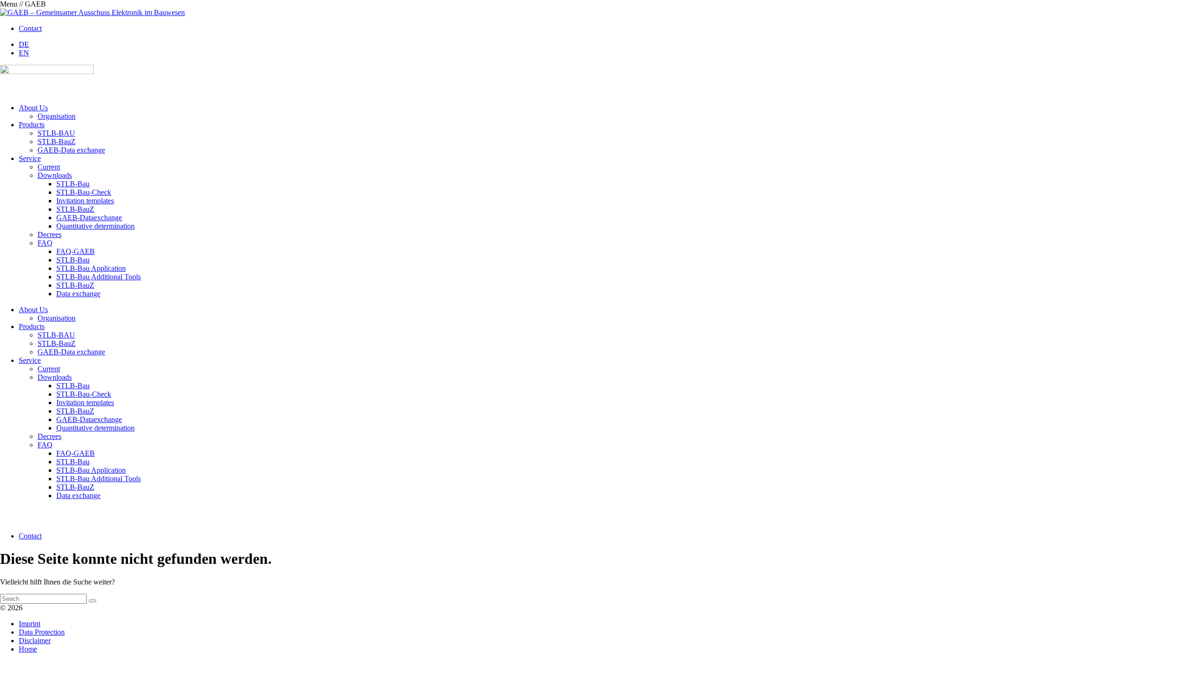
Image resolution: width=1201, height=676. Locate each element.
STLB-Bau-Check (83, 192)
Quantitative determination (95, 226)
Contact (30, 28)
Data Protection (42, 632)
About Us (33, 108)
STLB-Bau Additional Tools (98, 277)
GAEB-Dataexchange (89, 218)
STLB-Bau (73, 184)
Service (30, 158)
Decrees (49, 234)
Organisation (57, 116)
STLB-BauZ (57, 142)
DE (24, 44)
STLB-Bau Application (91, 268)
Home (28, 649)
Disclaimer (35, 641)
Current (49, 167)
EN (24, 53)
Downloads (55, 175)
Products (32, 125)
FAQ (45, 243)
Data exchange (78, 294)
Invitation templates (85, 201)
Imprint (29, 624)
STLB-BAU (56, 133)
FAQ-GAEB (75, 251)
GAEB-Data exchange (71, 150)
